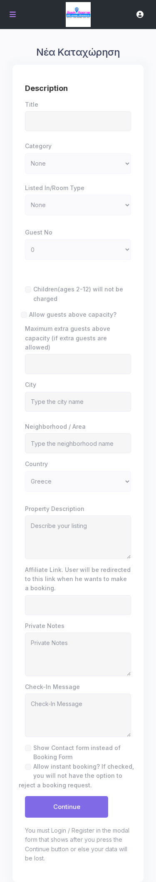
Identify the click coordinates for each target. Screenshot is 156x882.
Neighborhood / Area (55, 426)
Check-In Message (52, 686)
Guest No (38, 232)
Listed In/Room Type (54, 187)
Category (38, 145)
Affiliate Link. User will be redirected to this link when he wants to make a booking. (78, 579)
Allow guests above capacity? (72, 314)
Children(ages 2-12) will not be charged (78, 294)
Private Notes (44, 625)
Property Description (54, 508)
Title (31, 104)
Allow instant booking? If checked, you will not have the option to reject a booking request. (76, 776)
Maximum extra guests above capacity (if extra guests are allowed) (67, 338)
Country (36, 463)
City (30, 384)
